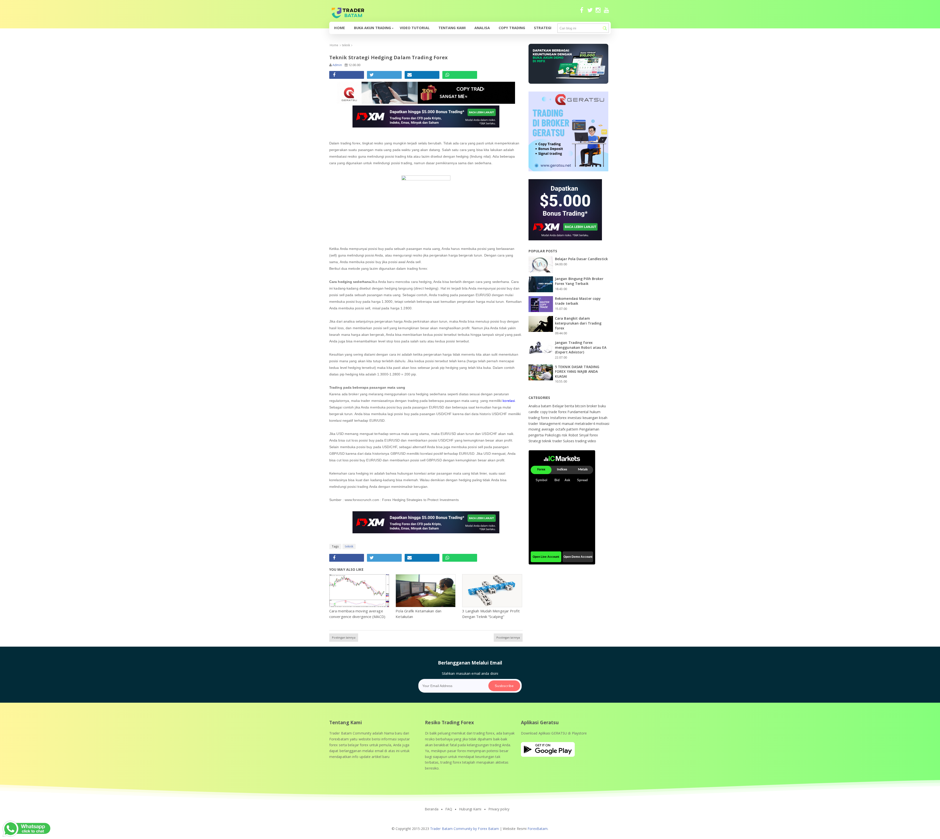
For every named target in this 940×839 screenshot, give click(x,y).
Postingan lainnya (343, 637)
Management (550, 423)
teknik (349, 546)
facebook (581, 12)
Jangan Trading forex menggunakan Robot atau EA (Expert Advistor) (581, 347)
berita (570, 406)
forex (563, 411)
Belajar (558, 406)
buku (602, 406)
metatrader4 (585, 423)
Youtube (606, 12)
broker (592, 406)
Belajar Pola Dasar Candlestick (581, 258)
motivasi (603, 423)
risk (565, 435)
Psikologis (553, 435)
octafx (561, 429)
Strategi (542, 27)
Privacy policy (498, 809)
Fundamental (578, 411)
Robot (573, 435)
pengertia (537, 435)
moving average (542, 429)
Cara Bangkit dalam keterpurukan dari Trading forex (578, 323)
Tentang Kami (452, 27)
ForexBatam (538, 828)
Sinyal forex (588, 435)
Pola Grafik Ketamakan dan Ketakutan (418, 613)
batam (546, 406)
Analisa (482, 27)
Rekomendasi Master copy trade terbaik (578, 301)
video (592, 441)
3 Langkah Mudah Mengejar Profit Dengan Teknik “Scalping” (491, 613)
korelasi (509, 401)
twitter (590, 12)
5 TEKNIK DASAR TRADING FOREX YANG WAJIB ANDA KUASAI (577, 371)
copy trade (549, 411)
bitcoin (581, 406)
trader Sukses (563, 441)
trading (581, 441)
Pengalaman (589, 429)
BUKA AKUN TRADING (372, 27)
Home (339, 27)
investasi (575, 417)
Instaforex (558, 417)
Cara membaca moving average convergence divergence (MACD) (357, 613)
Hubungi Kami (470, 809)
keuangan (591, 417)
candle (534, 411)
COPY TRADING (512, 27)
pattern (572, 429)
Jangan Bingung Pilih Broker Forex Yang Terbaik (579, 281)
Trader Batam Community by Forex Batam (464, 828)
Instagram (598, 12)
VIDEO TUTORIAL (414, 27)
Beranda (431, 809)
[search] (604, 28)
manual (568, 423)
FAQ (448, 809)
